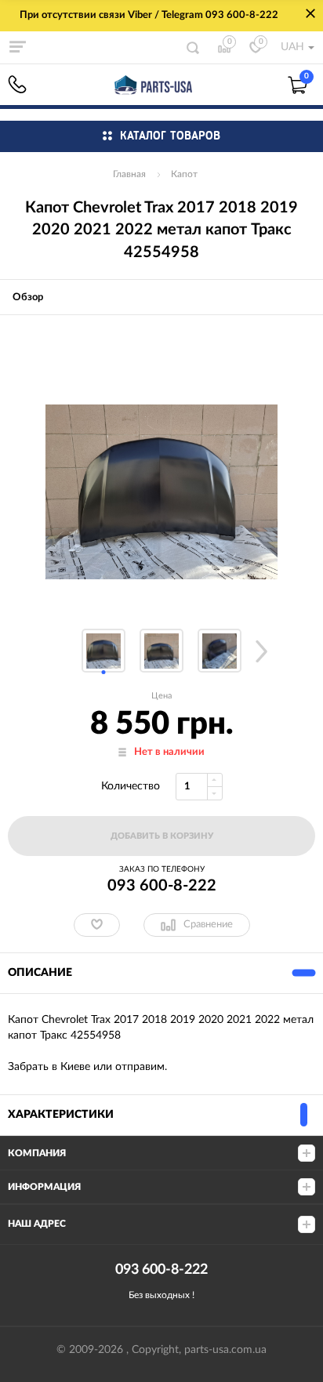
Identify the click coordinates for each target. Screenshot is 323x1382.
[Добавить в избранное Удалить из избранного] (97, 925)
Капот (184, 174)
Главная (129, 174)
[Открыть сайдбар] (17, 47)
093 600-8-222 (17, 84)
